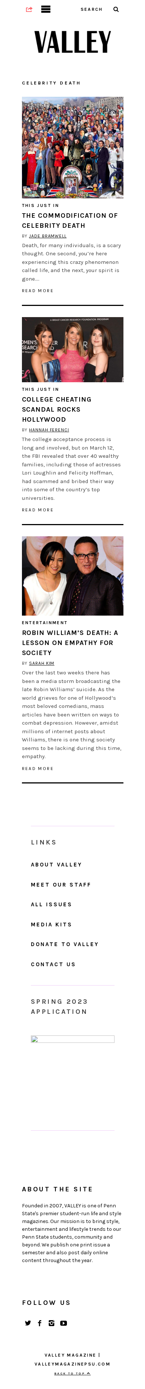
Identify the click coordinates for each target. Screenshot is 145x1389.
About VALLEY (56, 864)
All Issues (51, 904)
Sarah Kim (41, 663)
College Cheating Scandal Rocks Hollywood (56, 409)
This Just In (40, 205)
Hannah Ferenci (49, 429)
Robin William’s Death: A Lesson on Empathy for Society (70, 643)
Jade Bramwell (48, 236)
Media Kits (51, 924)
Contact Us (53, 964)
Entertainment (45, 622)
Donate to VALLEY (65, 944)
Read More (38, 290)
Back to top (70, 1373)
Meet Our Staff (61, 884)
